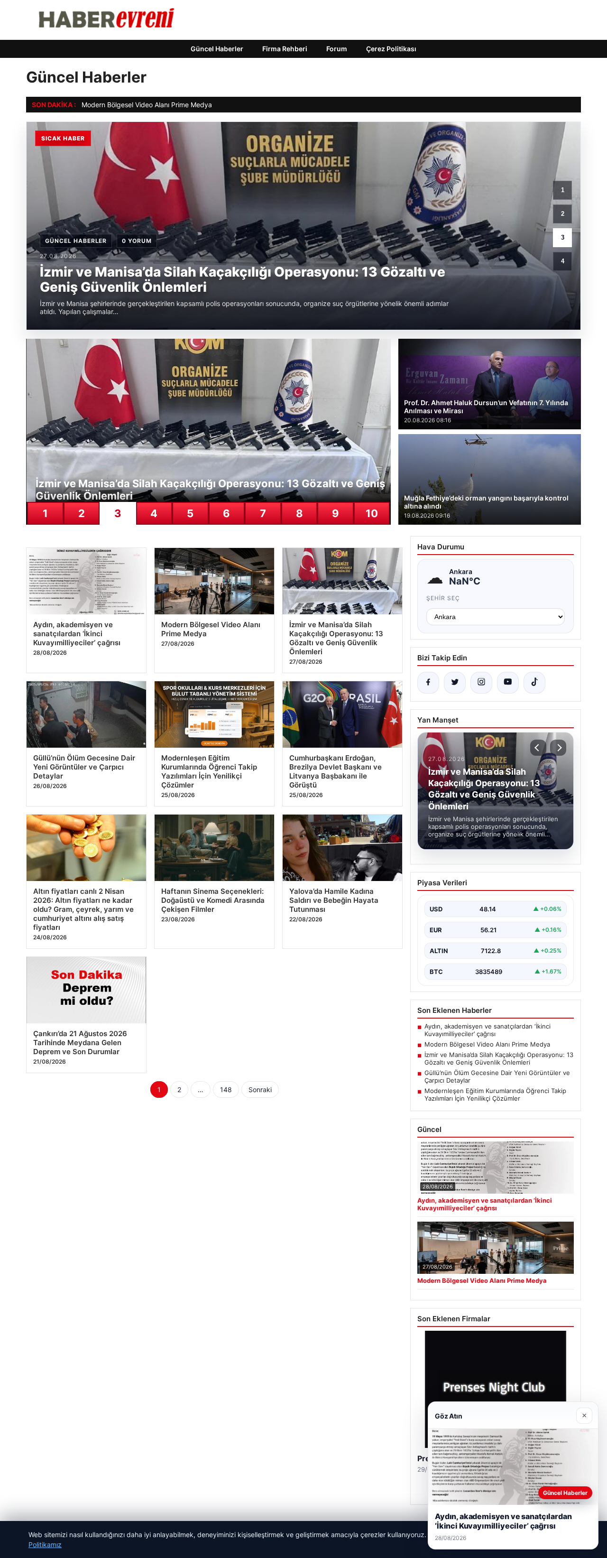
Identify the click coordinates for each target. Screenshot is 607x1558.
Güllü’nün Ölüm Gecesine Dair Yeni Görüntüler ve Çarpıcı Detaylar (497, 1076)
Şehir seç (443, 598)
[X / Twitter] (455, 683)
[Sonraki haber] (558, 748)
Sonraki (260, 1089)
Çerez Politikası (391, 49)
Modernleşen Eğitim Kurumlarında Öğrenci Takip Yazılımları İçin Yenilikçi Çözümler (495, 1094)
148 (226, 1089)
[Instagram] (481, 683)
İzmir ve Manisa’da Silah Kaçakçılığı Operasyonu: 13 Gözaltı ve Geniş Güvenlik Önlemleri (498, 1058)
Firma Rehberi (284, 49)
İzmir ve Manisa (106, 105)
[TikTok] (534, 683)
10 (372, 513)
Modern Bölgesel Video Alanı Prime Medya (487, 1044)
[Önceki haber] (538, 748)
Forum (336, 49)
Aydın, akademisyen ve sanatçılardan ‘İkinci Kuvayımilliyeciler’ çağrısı (487, 1030)
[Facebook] (428, 683)
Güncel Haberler (217, 49)
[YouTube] (508, 683)
